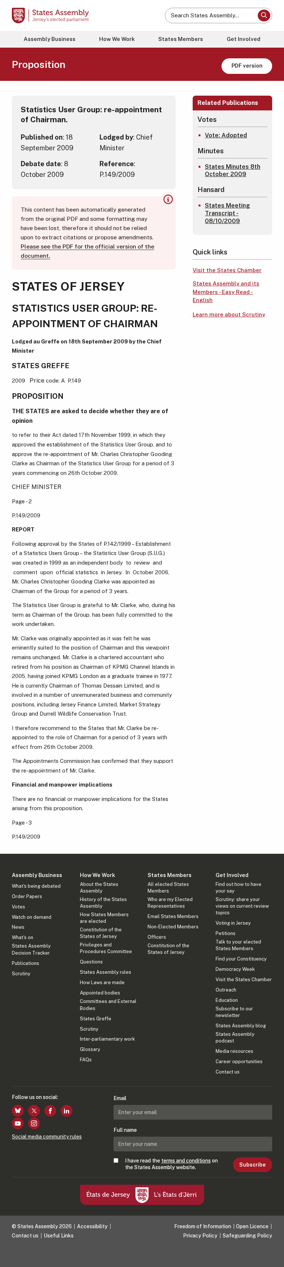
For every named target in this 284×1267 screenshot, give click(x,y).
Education (227, 1000)
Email (120, 1098)
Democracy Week (235, 969)
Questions (91, 962)
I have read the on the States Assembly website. (171, 1164)
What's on (22, 937)
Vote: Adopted (226, 135)
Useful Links (59, 1236)
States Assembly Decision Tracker (31, 949)
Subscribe (252, 1165)
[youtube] (18, 1123)
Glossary (90, 1049)
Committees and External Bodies (108, 1005)
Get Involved (243, 39)
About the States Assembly (99, 887)
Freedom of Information (202, 1226)
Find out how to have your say (238, 887)
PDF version (247, 65)
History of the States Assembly (103, 903)
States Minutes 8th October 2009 (232, 170)
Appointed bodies (100, 993)
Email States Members (173, 916)
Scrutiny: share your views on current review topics (242, 906)
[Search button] (264, 15)
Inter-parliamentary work (107, 1039)
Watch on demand (31, 917)
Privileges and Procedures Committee (106, 948)
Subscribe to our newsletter (234, 1012)
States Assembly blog (241, 1025)
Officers (157, 937)
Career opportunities (239, 1061)
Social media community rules (47, 1137)
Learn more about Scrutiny (229, 314)
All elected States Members (168, 887)
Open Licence (252, 1226)
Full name (125, 1130)
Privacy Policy (200, 1236)
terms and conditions (186, 1161)
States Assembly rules (105, 972)
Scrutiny (21, 973)
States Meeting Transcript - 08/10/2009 (227, 213)
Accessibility (92, 1226)
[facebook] (50, 1111)
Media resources (234, 1051)
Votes (18, 907)
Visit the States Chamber (227, 270)
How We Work (117, 39)
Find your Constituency (241, 959)
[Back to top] (271, 1254)
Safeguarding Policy (247, 1236)
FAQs (86, 1059)
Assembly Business (49, 39)
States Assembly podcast (235, 1037)
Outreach (226, 990)
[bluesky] (18, 1111)
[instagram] (34, 1123)
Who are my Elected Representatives (170, 903)
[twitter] (34, 1111)
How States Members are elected (104, 918)
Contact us (228, 1072)
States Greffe (95, 1018)
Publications (25, 963)
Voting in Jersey (233, 923)
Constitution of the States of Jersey (101, 933)
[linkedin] (66, 1111)
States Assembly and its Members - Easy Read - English (226, 291)
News (18, 927)
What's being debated (36, 886)
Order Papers (27, 896)
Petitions (226, 933)
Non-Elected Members (173, 926)
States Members (180, 39)
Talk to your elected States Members (238, 945)
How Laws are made (102, 982)
